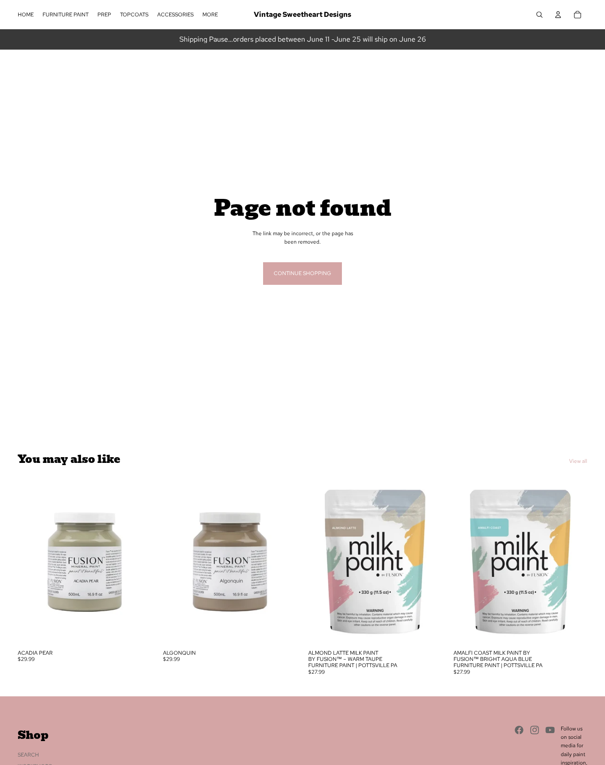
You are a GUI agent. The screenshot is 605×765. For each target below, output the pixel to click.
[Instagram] (534, 730)
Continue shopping (302, 273)
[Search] (539, 14)
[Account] (558, 14)
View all (578, 461)
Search (28, 754)
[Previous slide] (31, 561)
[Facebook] (519, 730)
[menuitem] (210, 14)
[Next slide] (138, 561)
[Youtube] (550, 730)
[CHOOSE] (138, 632)
